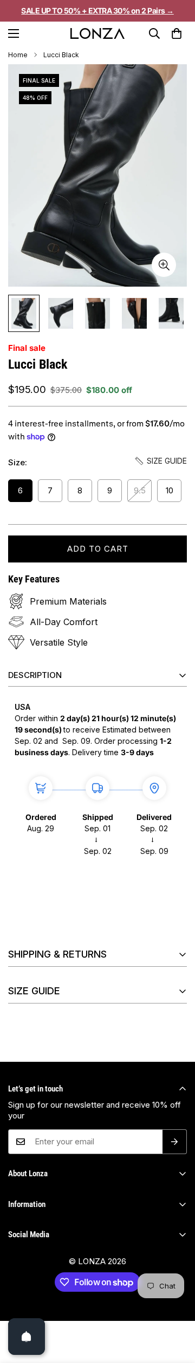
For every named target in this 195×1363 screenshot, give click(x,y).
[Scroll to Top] (175, 1316)
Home (18, 55)
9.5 (140, 490)
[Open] (26, 1336)
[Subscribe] (174, 1141)
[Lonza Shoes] (97, 33)
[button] (176, 33)
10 (169, 490)
